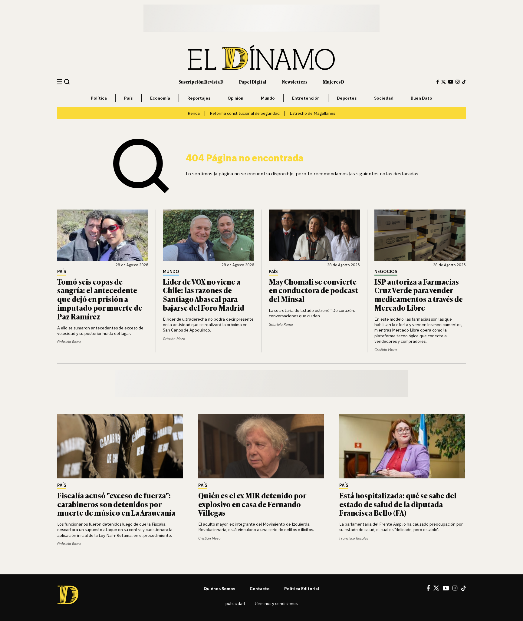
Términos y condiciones (276, 603)
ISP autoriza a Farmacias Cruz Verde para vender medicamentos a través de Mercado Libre (418, 294)
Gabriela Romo (69, 341)
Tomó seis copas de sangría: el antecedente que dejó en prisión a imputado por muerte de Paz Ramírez (99, 299)
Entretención (306, 98)
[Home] (261, 57)
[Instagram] (458, 82)
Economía (160, 98)
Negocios (385, 271)
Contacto (260, 588)
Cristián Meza (174, 338)
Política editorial (301, 588)
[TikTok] (464, 82)
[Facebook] (437, 82)
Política (99, 98)
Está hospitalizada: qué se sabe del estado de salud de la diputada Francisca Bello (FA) (397, 504)
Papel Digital (252, 81)
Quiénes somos (219, 588)
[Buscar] (67, 81)
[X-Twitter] (443, 82)
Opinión (235, 98)
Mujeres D (333, 81)
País (128, 98)
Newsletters (294, 81)
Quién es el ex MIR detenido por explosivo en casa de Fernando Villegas (252, 504)
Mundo (268, 98)
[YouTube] (450, 82)
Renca (194, 113)
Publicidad (235, 603)
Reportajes (198, 98)
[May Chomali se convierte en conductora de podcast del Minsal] (314, 235)
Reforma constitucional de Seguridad (245, 113)
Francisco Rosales (353, 538)
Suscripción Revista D (201, 81)
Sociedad (383, 98)
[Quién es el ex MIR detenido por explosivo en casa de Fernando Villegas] (261, 446)
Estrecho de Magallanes (312, 113)
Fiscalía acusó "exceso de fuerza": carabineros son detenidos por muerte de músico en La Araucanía (116, 504)
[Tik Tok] (463, 588)
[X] (436, 588)
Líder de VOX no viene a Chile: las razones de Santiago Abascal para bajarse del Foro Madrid (203, 294)
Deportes (347, 98)
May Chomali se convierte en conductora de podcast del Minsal (313, 290)
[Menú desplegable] (59, 81)
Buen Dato (421, 98)
